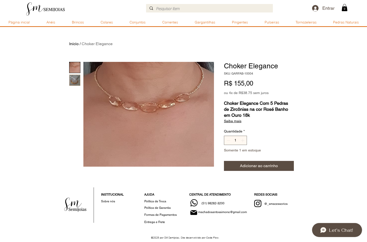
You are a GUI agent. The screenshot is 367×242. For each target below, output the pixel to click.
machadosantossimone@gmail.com (222, 212)
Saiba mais (232, 121)
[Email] (193, 212)
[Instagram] (258, 203)
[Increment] (243, 140)
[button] (345, 7)
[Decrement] (228, 140)
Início (74, 43)
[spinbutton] (235, 140)
